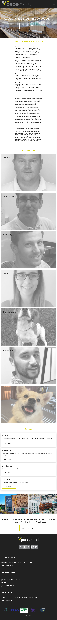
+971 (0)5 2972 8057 (8, 600)
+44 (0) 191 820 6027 (8, 585)
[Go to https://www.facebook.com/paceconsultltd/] (25, 547)
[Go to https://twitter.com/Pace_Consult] (28, 547)
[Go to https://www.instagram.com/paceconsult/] (32, 547)
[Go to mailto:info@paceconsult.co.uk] (21, 547)
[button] (9, 444)
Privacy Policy (28, 615)
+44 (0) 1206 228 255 (8, 567)
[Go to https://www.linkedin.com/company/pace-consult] (36, 547)
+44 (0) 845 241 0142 (8, 565)
